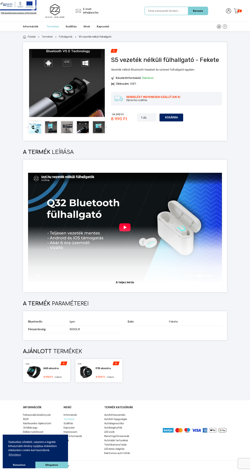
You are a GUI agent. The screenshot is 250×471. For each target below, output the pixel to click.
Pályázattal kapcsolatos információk (18, 13)
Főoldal (32, 36)
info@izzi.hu (90, 12)
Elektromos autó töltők (117, 453)
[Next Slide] (106, 127)
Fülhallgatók (65, 36)
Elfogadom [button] (51, 465)
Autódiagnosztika (114, 423)
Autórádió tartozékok (116, 440)
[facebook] (225, 26)
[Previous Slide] (28, 127)
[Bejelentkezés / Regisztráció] (228, 10)
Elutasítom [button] (19, 465)
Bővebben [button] (15, 454)
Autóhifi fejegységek (115, 419)
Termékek (47, 36)
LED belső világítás (114, 449)
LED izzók (109, 432)
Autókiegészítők (113, 427)
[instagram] (219, 26)
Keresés (198, 11)
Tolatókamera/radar (115, 444)
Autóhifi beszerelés (114, 415)
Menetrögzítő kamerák (116, 436)
